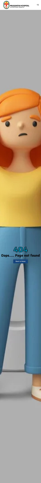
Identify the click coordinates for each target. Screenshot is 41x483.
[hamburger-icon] (38, 4)
